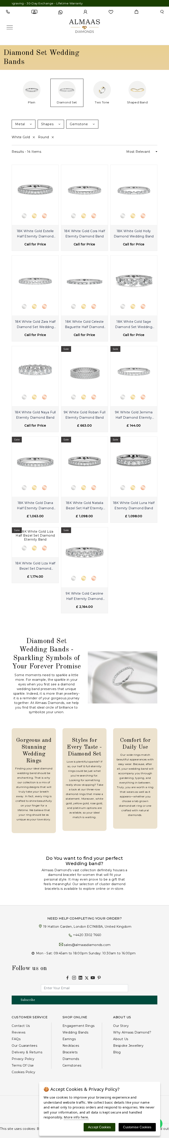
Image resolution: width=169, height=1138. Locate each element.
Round (44, 137)
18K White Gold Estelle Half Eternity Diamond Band (35, 234)
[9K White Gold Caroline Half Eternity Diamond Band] (84, 550)
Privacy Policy (23, 1059)
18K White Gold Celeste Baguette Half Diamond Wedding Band (84, 325)
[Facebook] (67, 977)
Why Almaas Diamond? (132, 1032)
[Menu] (10, 27)
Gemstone (79, 124)
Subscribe (28, 1000)
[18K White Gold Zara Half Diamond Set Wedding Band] (35, 279)
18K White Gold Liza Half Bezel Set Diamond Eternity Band (35, 566)
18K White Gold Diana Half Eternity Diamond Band (35, 506)
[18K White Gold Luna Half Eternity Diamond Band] (134, 460)
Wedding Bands (75, 1032)
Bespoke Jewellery (128, 1046)
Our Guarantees (24, 1046)
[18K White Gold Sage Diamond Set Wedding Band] (134, 279)
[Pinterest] (99, 977)
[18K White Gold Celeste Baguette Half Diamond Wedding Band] (84, 279)
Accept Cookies (99, 1127)
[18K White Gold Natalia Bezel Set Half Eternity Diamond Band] (84, 460)
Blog (117, 1052)
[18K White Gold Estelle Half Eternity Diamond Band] (35, 188)
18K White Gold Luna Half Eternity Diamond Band (134, 505)
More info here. (76, 1117)
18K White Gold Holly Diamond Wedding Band (134, 233)
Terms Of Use (23, 1065)
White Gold (21, 137)
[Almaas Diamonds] (84, 27)
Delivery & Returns (27, 1052)
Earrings (69, 1039)
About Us (120, 1039)
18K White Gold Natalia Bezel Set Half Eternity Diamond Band (84, 506)
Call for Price (35, 244)
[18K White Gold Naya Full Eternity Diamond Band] (35, 369)
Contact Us (21, 1026)
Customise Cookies (137, 1127)
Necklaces (70, 1046)
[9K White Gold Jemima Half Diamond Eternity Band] (134, 369)
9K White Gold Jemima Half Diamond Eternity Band (133, 415)
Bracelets (70, 1052)
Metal (20, 124)
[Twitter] (86, 978)
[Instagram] (74, 977)
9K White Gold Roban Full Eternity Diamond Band (84, 415)
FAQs (16, 1039)
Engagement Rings (78, 1026)
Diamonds (70, 1059)
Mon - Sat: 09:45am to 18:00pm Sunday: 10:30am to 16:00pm (86, 953)
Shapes (48, 124)
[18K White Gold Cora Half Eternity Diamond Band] (84, 188)
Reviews (18, 1032)
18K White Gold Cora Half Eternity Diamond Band (84, 233)
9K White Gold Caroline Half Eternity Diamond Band (84, 596)
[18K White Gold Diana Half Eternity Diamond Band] (35, 460)
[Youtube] (93, 977)
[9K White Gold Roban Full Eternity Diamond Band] (84, 369)
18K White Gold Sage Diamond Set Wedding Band (133, 325)
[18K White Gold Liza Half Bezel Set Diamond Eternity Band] (35, 535)
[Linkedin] (80, 977)
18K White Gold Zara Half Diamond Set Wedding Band (35, 325)
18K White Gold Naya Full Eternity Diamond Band (35, 415)
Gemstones (71, 1065)
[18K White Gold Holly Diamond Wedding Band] (134, 188)
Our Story (121, 1026)
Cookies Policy (23, 1072)
